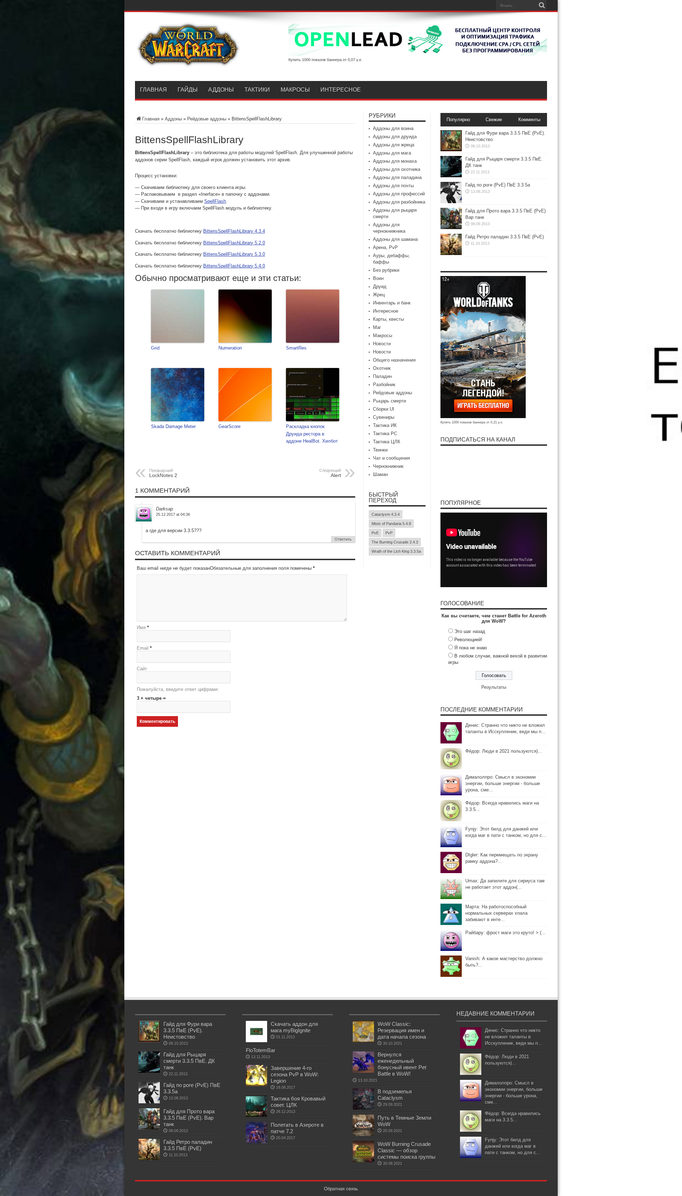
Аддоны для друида (395, 136)
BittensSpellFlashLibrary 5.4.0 (234, 266)
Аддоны (221, 90)
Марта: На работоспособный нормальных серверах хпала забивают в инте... (496, 913)
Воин (378, 278)
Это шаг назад (469, 631)
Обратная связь (341, 1188)
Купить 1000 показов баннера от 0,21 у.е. (471, 422)
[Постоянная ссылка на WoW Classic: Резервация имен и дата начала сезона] (363, 1040)
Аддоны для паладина (397, 177)
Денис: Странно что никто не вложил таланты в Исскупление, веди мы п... (513, 1037)
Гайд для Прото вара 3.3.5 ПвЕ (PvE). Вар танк (189, 1117)
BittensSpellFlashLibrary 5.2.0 (234, 242)
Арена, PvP (385, 247)
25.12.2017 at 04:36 (173, 514)
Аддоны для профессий (399, 193)
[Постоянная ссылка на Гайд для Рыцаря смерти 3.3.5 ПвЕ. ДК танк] (451, 175)
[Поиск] (541, 5)
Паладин (382, 376)
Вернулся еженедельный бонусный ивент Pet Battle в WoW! (402, 1064)
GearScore (229, 426)
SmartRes (296, 348)
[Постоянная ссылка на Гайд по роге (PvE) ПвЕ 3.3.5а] (451, 201)
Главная (153, 90)
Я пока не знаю (470, 647)
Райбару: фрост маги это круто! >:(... (505, 932)
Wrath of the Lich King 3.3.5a (396, 551)
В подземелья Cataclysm (395, 1094)
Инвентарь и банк (392, 302)
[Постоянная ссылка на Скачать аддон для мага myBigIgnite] (256, 1040)
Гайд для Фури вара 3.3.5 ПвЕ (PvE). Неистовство (187, 1030)
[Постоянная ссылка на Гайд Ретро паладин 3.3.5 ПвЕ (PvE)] (451, 253)
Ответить (343, 539)
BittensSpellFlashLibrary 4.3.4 (234, 231)
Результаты (493, 687)
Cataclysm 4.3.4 (386, 514)
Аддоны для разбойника (399, 202)
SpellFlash (215, 201)
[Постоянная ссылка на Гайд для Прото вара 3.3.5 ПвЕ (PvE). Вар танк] (451, 227)
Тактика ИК (385, 425)
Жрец (379, 294)
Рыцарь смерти (389, 401)
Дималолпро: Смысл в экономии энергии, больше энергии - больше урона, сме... (502, 783)
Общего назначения (394, 360)
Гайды (187, 90)
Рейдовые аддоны (206, 118)
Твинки (380, 450)
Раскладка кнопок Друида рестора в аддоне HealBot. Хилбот (312, 434)
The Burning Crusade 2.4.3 (395, 542)
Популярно (458, 119)
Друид (379, 286)
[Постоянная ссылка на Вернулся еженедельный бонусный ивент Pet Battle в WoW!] (363, 1071)
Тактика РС (385, 433)
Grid (155, 348)
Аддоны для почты (393, 185)
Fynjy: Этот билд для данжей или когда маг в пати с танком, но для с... (512, 1146)
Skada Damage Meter (173, 426)
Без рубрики (386, 270)
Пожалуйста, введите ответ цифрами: (178, 689)
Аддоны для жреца (393, 144)
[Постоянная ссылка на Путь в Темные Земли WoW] (363, 1134)
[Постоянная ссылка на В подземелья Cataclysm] (363, 1108)
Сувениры (383, 417)
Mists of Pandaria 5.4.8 (391, 523)
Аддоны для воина (393, 128)
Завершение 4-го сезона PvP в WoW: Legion (295, 1074)
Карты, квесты (388, 319)
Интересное (340, 90)
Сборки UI (383, 409)
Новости (382, 343)
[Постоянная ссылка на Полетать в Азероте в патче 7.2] (256, 1141)
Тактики (257, 90)
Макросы (295, 90)
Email (142, 648)
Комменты (529, 119)
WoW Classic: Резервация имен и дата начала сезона (402, 1030)
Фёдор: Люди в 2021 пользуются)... (503, 751)
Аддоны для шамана (395, 239)
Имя (141, 627)
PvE (375, 533)
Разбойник (384, 384)
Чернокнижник (388, 466)
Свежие (494, 119)
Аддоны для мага (392, 153)
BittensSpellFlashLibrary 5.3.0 (234, 254)
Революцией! (468, 639)
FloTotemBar (260, 1050)
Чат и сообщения (391, 458)
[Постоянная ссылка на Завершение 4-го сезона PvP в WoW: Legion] (256, 1084)
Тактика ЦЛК (386, 441)
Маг (377, 327)
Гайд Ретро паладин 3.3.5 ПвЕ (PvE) (504, 236)
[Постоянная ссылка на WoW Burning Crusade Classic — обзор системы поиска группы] (363, 1160)
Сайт (142, 668)
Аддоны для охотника (396, 169)
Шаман (380, 474)
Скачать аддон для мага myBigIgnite (294, 1027)
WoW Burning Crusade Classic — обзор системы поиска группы (406, 1150)
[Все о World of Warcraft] (188, 63)
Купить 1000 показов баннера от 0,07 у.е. (325, 60)
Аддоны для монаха (395, 161)
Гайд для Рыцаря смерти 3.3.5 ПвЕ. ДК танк (189, 1060)
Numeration (230, 348)
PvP (389, 533)
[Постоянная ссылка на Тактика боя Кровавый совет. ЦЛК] (256, 1115)
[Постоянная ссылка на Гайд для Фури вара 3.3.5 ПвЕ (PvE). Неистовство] (451, 149)
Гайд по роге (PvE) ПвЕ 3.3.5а (497, 185)
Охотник (382, 368)
